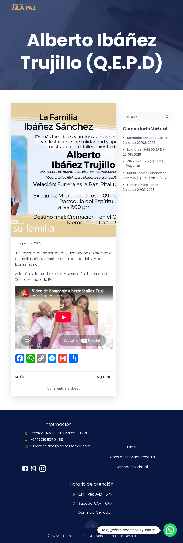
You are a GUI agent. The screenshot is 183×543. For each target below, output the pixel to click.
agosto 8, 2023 (30, 243)
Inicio (131, 447)
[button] (170, 530)
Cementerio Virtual (131, 466)
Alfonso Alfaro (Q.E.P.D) (145, 161)
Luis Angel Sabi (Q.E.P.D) (145, 149)
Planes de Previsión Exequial (132, 457)
